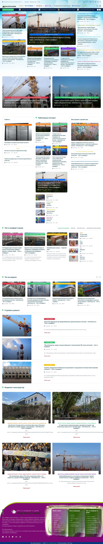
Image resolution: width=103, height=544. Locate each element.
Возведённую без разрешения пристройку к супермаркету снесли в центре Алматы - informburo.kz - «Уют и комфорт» (51, 62)
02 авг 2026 (56, 303)
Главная (21, 5)
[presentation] (98, 10)
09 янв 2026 (81, 46)
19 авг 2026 (47, 68)
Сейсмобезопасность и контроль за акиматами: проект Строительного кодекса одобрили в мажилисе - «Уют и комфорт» (84, 165)
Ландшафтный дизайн (59, 529)
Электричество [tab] (81, 228)
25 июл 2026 (5, 303)
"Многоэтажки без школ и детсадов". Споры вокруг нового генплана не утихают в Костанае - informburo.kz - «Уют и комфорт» (49, 9)
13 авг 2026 (5, 37)
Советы (89, 531)
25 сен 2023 (50, 251)
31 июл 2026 (31, 305)
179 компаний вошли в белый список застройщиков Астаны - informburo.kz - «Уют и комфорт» (13, 300)
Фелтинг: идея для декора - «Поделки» (83, 259)
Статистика (73, 524)
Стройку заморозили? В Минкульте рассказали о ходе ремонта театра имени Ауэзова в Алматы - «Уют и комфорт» (71, 368)
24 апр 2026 (81, 21)
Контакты (73, 516)
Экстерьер (39, 5)
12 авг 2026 (55, 168)
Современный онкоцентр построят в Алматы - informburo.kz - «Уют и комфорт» (63, 300)
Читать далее (47, 332)
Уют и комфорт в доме (51, 543)
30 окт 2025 (74, 157)
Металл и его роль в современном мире (15, 150)
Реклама (27, 2)
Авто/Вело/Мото (91, 529)
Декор (55, 522)
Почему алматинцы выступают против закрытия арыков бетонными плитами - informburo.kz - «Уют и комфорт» (88, 9)
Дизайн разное (57, 531)
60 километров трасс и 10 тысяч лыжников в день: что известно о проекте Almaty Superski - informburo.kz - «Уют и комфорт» (29, 9)
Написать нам (33, 2)
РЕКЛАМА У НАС (74, 525)
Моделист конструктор (92, 518)
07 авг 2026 (58, 105)
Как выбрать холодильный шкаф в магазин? (16, 142)
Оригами (89, 525)
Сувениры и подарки (92, 520)
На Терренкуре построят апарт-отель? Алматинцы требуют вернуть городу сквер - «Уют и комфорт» (88, 53)
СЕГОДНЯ (56, 515)
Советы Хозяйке (91, 516)
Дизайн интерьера (58, 527)
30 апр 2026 (74, 147)
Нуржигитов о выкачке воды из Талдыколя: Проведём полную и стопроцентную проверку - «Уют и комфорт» (35, 250)
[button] (100, 6)
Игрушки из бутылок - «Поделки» (83, 252)
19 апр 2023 (83, 253)
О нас (38, 2)
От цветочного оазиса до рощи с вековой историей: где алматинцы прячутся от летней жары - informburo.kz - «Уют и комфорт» (76, 426)
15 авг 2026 (64, 68)
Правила (73, 515)
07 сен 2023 (83, 238)
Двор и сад (48, 5)
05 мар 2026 (81, 33)
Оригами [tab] (73, 228)
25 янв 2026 (8, 144)
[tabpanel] (51, 248)
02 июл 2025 (28, 255)
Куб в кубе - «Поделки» (83, 243)
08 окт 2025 (74, 169)
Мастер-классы (76, 5)
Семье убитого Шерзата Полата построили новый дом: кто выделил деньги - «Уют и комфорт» (87, 65)
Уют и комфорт (29, 5)
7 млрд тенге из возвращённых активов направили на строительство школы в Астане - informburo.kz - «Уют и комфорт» (67, 62)
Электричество (90, 524)
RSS (72, 520)
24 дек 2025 (81, 57)
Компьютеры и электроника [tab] (94, 228)
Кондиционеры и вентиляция (62, 5)
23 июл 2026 (5, 63)
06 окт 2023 (8, 162)
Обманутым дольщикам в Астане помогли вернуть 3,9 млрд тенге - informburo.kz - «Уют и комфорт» (34, 61)
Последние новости (75, 522)
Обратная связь (74, 518)
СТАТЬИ (84, 5)
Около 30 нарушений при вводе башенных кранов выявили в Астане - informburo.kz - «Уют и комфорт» (87, 17)
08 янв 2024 (8, 152)
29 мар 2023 (83, 261)
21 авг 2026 (33, 42)
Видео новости (57, 525)
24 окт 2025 (81, 69)
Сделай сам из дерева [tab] (63, 228)
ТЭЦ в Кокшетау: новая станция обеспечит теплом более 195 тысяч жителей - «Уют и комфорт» (87, 29)
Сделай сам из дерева (92, 527)
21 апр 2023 (83, 246)
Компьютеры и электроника (93, 522)
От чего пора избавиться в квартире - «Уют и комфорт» (85, 237)
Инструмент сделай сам (92, 533)
